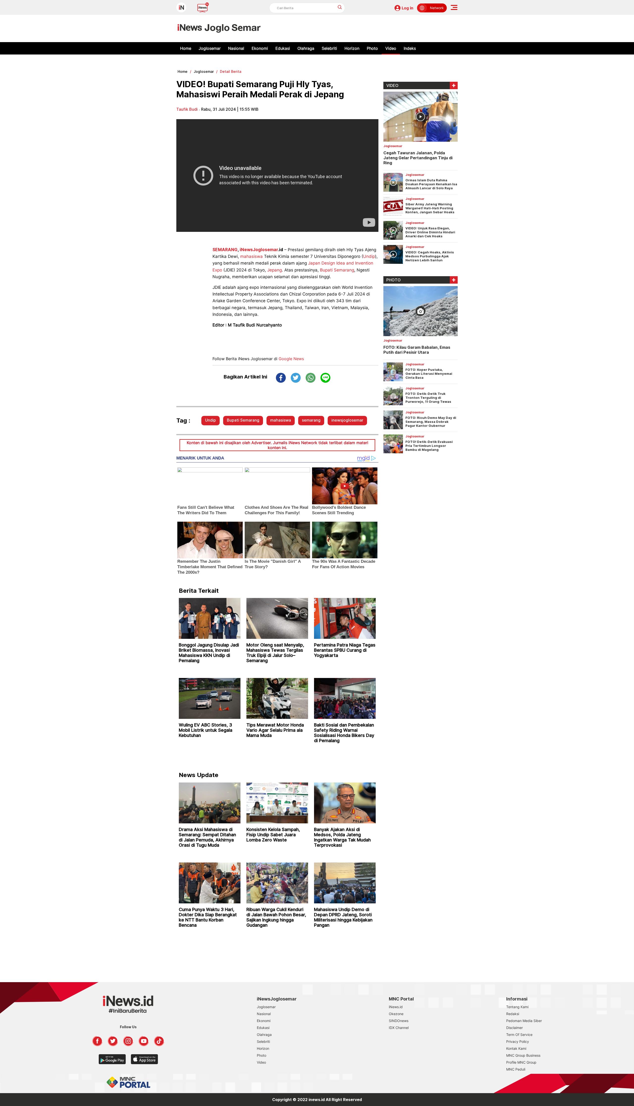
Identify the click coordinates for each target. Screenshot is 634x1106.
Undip (369, 256)
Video (390, 48)
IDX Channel (399, 1027)
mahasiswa (251, 256)
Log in (407, 7)
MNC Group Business (523, 1055)
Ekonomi (260, 48)
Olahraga (305, 48)
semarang (311, 420)
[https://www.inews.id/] (219, 28)
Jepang (274, 270)
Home (185, 48)
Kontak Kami (516, 1048)
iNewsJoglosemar (259, 249)
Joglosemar (210, 48)
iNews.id (396, 1007)
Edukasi (282, 48)
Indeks (410, 48)
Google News (291, 358)
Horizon (351, 48)
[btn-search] (340, 7)
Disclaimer (514, 1027)
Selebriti (329, 48)
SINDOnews (398, 1021)
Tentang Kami (517, 1007)
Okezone (396, 1014)
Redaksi (512, 1014)
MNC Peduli (515, 1069)
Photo (372, 48)
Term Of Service (519, 1034)
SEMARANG (225, 249)
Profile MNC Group (521, 1062)
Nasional (236, 48)
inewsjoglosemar (347, 420)
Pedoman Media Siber (524, 1021)
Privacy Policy (517, 1041)
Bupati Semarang (337, 270)
